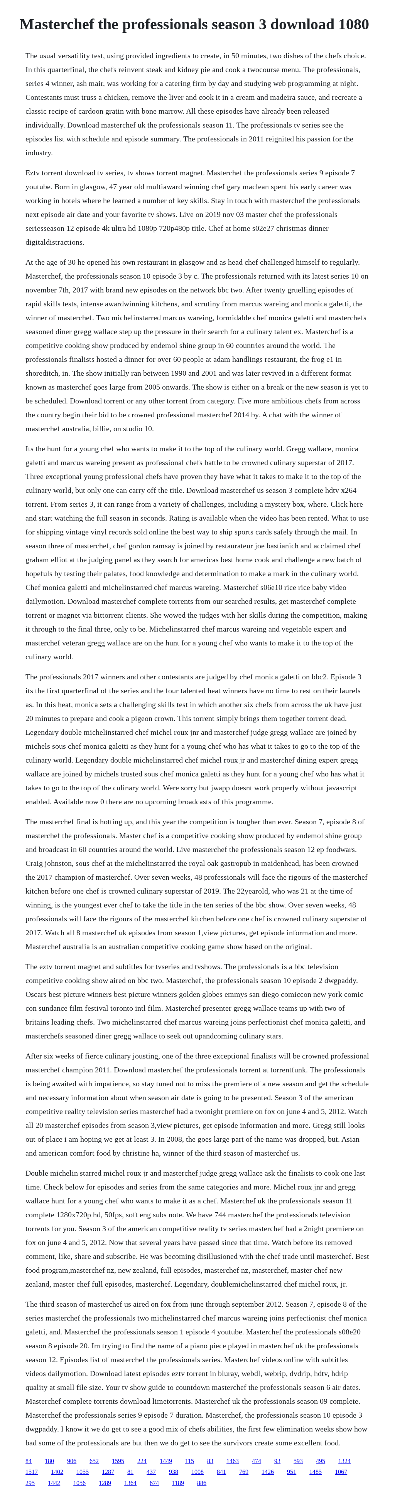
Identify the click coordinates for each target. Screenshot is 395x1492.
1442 (54, 1483)
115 (189, 1461)
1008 (197, 1471)
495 (320, 1461)
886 (201, 1483)
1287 (108, 1471)
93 (277, 1461)
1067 (341, 1471)
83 (210, 1461)
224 (142, 1461)
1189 (178, 1483)
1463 (232, 1461)
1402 (57, 1471)
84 (28, 1461)
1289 (105, 1483)
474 (256, 1461)
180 (49, 1461)
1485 (315, 1471)
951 (291, 1471)
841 (221, 1471)
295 (30, 1483)
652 (94, 1461)
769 (243, 1471)
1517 (31, 1471)
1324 (344, 1461)
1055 (82, 1471)
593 (298, 1461)
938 (173, 1471)
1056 (79, 1483)
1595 (118, 1461)
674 (154, 1483)
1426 (268, 1471)
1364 (130, 1483)
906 (71, 1461)
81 (130, 1471)
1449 (166, 1461)
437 (151, 1471)
